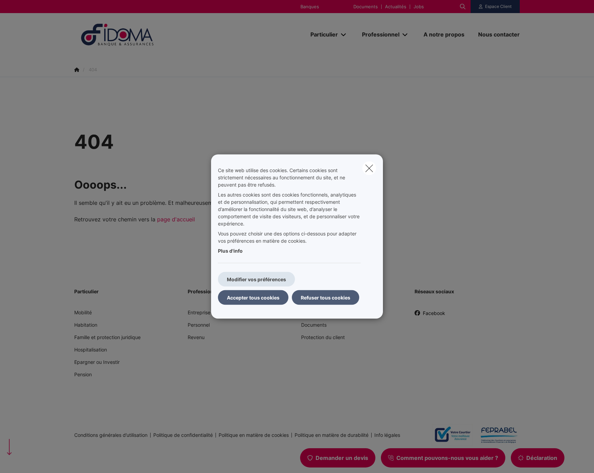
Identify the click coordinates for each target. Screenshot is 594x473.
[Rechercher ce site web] (463, 6)
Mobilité (83, 312)
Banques (309, 6)
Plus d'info (230, 251)
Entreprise (199, 312)
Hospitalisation (90, 350)
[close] (369, 168)
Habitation (85, 325)
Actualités (395, 6)
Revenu (196, 337)
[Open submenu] (344, 34)
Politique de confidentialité (183, 435)
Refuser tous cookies (325, 298)
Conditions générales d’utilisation (110, 435)
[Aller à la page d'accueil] (143, 34)
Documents (365, 6)
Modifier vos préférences (256, 279)
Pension (83, 374)
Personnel (199, 325)
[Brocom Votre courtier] (449, 435)
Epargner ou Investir (97, 362)
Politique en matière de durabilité (331, 435)
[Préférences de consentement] (27, 460)
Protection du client (323, 337)
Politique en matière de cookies (254, 435)
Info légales (387, 435)
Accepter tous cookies (253, 298)
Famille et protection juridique (107, 337)
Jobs (419, 6)
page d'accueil (176, 219)
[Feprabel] (496, 435)
